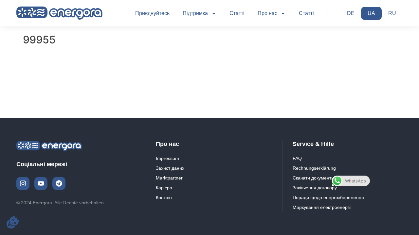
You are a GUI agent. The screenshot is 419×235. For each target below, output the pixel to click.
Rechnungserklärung (314, 168)
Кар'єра (164, 187)
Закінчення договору (315, 187)
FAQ (297, 158)
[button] (12, 222)
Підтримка (195, 13)
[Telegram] (58, 183)
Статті (237, 13)
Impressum (167, 158)
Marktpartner (169, 177)
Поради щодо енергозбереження (328, 197)
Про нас (267, 13)
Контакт (164, 197)
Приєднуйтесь (152, 13)
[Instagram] (22, 183)
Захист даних (170, 168)
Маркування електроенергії (322, 207)
